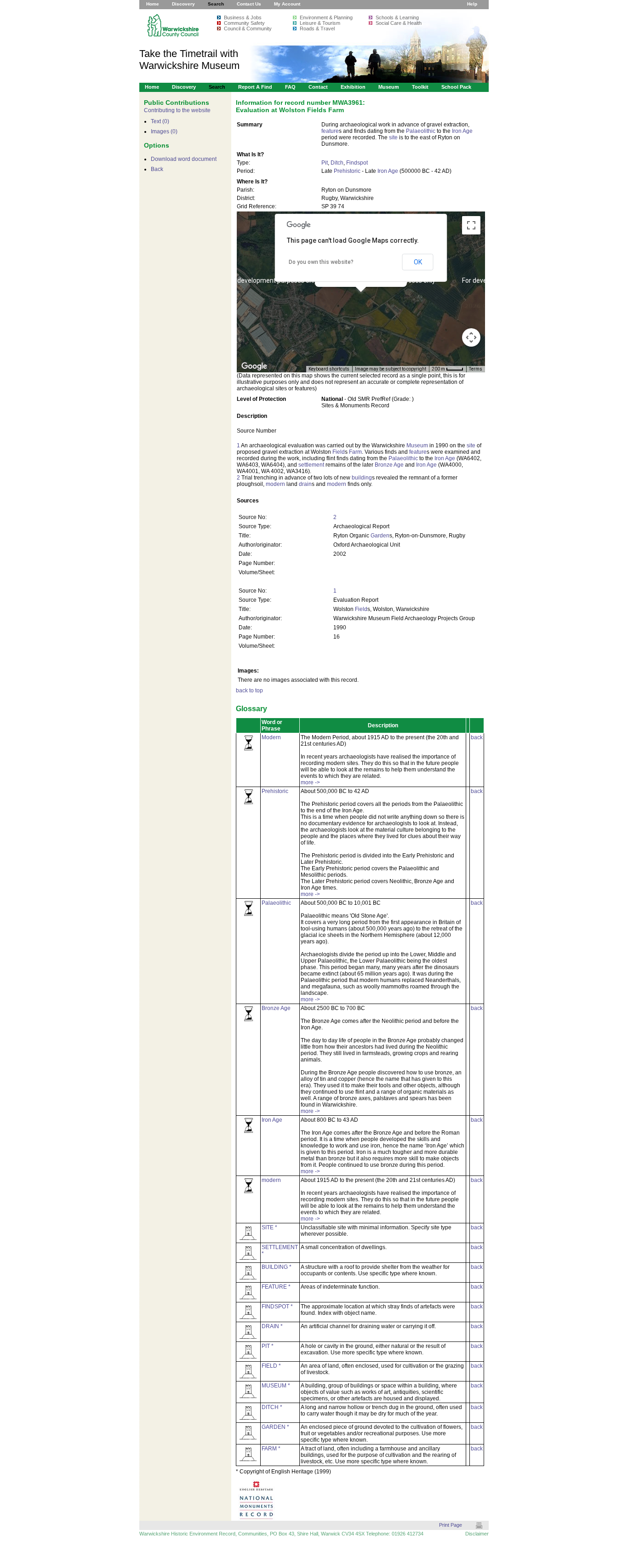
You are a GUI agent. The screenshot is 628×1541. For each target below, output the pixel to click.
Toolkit (420, 87)
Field (338, 452)
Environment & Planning (326, 17)
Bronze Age (389, 465)
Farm (355, 452)
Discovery (183, 3)
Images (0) (164, 131)
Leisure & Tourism (320, 23)
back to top (249, 690)
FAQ (290, 87)
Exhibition (353, 87)
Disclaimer (477, 1533)
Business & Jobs (243, 17)
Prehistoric (347, 171)
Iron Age (462, 131)
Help (472, 3)
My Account (287, 3)
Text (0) (160, 121)
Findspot (357, 163)
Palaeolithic (420, 131)
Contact (318, 87)
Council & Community (248, 28)
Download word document (184, 159)
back (477, 737)
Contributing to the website (177, 110)
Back (157, 169)
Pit (324, 163)
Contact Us (249, 3)
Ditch (337, 163)
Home (152, 3)
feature (330, 131)
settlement (311, 465)
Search (216, 3)
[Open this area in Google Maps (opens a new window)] (254, 366)
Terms (475, 368)
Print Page (450, 1525)
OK (418, 262)
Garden (380, 535)
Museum (388, 87)
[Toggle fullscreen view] (471, 225)
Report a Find (255, 87)
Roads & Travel (317, 28)
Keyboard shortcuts (328, 368)
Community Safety (244, 23)
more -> (310, 782)
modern (275, 484)
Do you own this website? (321, 262)
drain (305, 484)
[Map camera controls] (471, 337)
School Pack (456, 87)
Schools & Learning (397, 17)
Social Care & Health (399, 23)
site (393, 137)
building (362, 477)
